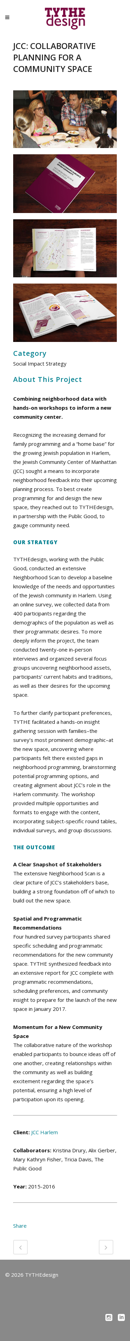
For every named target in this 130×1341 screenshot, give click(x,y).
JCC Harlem (44, 1132)
